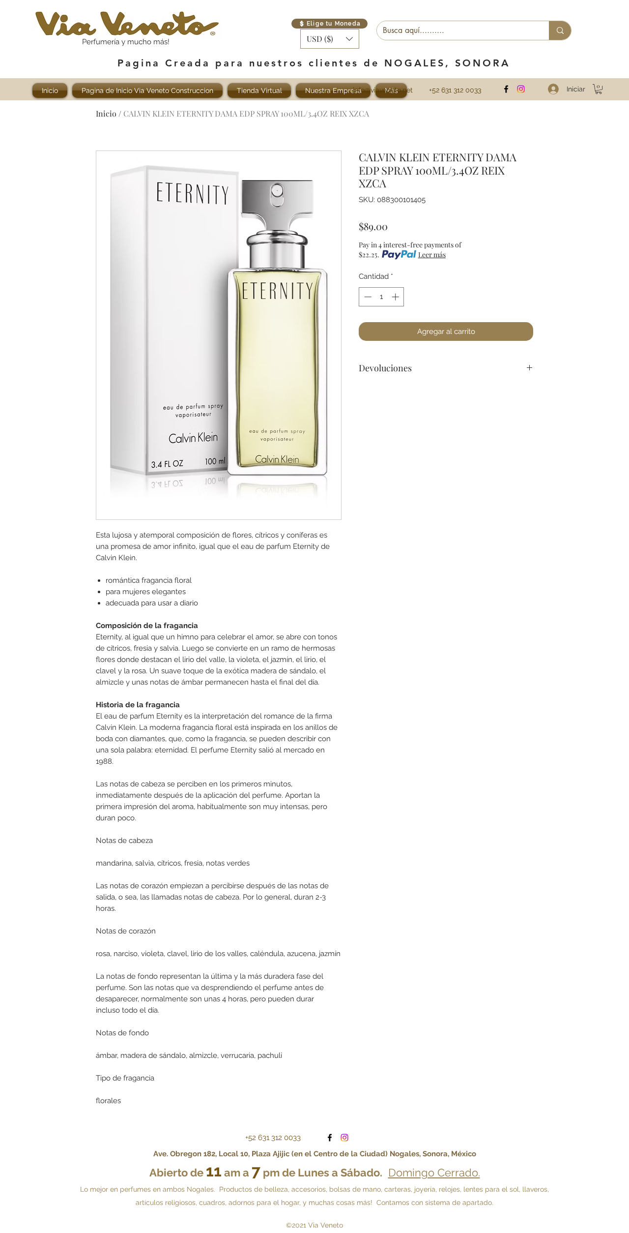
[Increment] (396, 297)
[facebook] (506, 89)
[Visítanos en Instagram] (521, 89)
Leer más (432, 254)
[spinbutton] (381, 297)
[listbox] (329, 39)
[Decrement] (366, 297)
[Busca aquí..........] (560, 30)
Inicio (106, 113)
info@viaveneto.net (383, 90)
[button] (329, 39)
